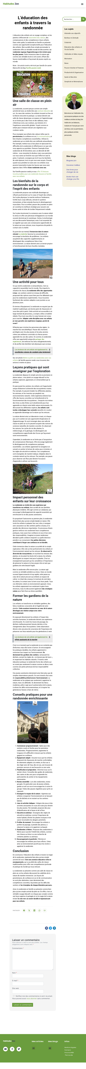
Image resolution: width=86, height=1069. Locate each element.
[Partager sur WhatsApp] (39, 910)
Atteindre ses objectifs (72, 33)
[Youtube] (5, 1049)
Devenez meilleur (73, 165)
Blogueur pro (71, 160)
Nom (14, 973)
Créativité (67, 42)
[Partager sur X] (29, 910)
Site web (15, 988)
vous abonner (32, 998)
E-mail (15, 981)
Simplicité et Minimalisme (73, 82)
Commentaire (18, 948)
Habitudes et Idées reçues (73, 54)
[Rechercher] (83, 19)
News (66, 63)
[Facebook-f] (12, 1049)
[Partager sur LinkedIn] (34, 910)
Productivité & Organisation (73, 72)
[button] (82, 4)
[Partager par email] (45, 910)
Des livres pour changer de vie (72, 171)
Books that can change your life (72, 178)
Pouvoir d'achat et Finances (74, 68)
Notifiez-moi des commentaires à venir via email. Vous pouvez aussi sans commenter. (32, 997)
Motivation (68, 59)
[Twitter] (19, 1049)
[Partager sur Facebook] (24, 910)
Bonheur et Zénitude (71, 38)
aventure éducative (44, 111)
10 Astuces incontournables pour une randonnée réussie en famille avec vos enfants (32, 174)
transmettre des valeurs (37, 38)
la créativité (22, 234)
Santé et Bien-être (70, 77)
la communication (43, 136)
